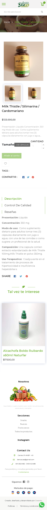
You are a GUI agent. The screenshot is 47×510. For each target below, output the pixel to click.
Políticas (11, 506)
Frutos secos (23, 428)
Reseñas (10, 212)
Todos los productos (23, 431)
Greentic (38, 501)
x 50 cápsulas (22, 145)
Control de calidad (18, 205)
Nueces (23, 424)
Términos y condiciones (29, 506)
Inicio (7, 22)
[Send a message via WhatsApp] (42, 505)
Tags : (5, 170)
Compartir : (9, 177)
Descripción (13, 198)
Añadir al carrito (12, 155)
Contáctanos (23, 472)
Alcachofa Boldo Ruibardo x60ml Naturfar (23, 353)
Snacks (23, 420)
